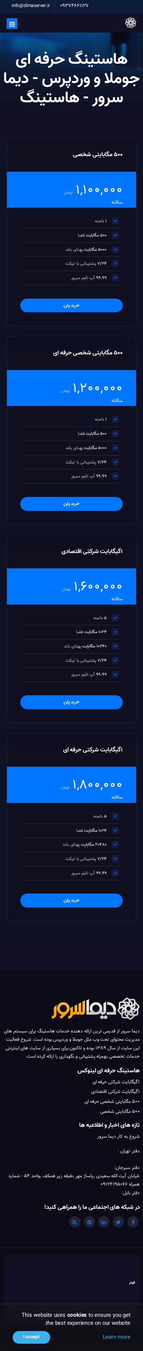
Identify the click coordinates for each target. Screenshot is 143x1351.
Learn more (116, 1337)
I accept (31, 1337)
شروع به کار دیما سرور (118, 1136)
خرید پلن (72, 305)
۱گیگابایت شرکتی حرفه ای (116, 1082)
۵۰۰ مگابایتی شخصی (120, 1111)
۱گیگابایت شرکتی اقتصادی (115, 1092)
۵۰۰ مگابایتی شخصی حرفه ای (112, 1102)
